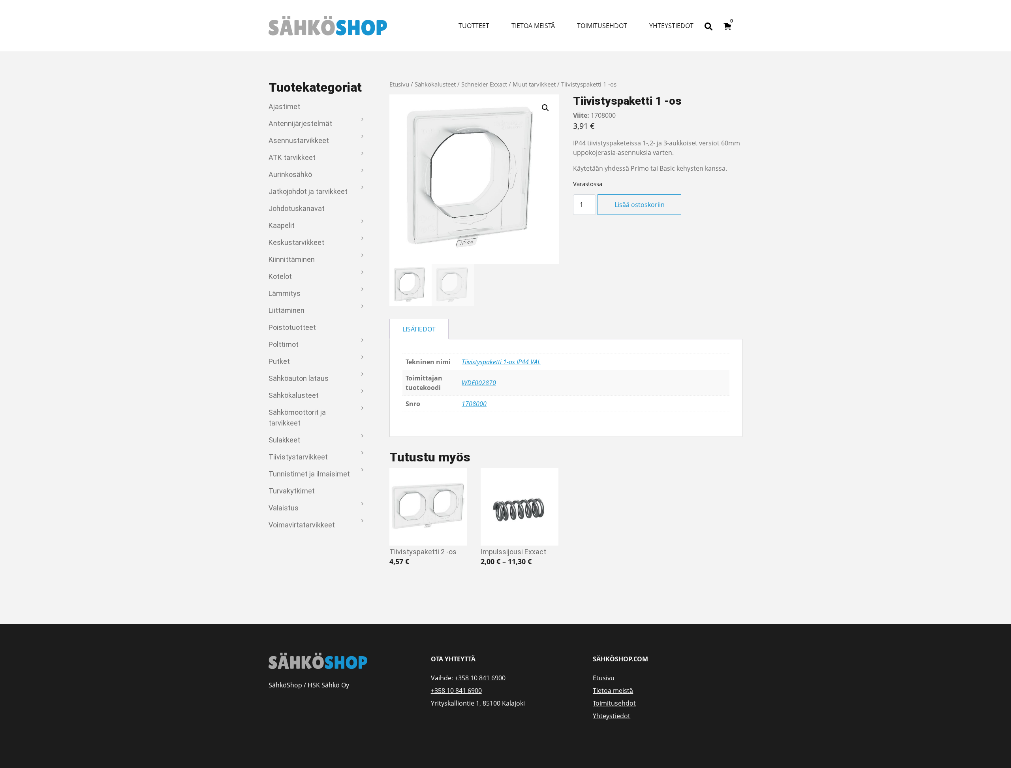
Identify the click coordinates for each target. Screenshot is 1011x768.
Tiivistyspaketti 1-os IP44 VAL (501, 362)
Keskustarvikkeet (296, 242)
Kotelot (280, 276)
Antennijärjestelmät (300, 123)
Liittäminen (286, 310)
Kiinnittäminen (292, 259)
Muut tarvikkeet (534, 84)
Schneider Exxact (484, 84)
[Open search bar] (708, 25)
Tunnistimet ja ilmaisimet (309, 474)
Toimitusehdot (602, 25)
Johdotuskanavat (297, 208)
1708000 (474, 403)
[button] (545, 108)
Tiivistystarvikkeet (298, 457)
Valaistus (284, 508)
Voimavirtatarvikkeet (302, 525)
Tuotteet (474, 25)
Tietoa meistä (533, 25)
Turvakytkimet (292, 491)
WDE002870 (479, 382)
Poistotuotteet (292, 327)
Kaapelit (282, 225)
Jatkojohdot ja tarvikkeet (308, 191)
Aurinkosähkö (290, 174)
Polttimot (284, 344)
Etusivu (399, 84)
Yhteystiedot (671, 25)
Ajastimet (284, 106)
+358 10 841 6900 (480, 678)
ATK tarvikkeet (292, 157)
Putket (279, 361)
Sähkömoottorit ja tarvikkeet (297, 417)
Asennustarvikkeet (299, 140)
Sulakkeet (284, 440)
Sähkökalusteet (294, 395)
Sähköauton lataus (299, 378)
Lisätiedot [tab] (419, 329)
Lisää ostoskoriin (639, 204)
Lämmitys (285, 293)
